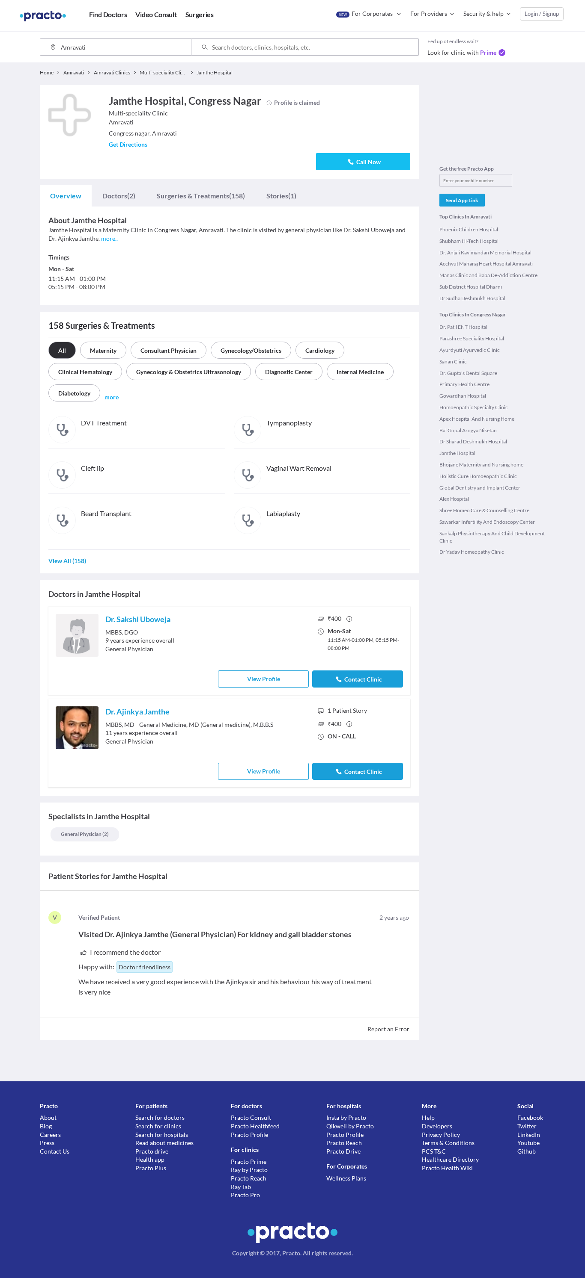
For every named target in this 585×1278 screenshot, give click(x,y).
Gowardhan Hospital (462, 396)
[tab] (66, 196)
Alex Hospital (454, 499)
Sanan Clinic (453, 361)
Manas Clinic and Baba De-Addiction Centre (488, 275)
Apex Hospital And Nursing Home (476, 419)
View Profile (263, 678)
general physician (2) (85, 834)
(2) (118, 196)
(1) (281, 196)
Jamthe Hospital (457, 453)
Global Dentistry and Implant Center (479, 487)
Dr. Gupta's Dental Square (468, 373)
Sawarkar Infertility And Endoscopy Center (487, 522)
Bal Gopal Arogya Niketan (468, 430)
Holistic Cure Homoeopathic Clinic (478, 476)
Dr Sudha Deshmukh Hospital (472, 298)
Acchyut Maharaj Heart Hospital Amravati (486, 263)
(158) (201, 196)
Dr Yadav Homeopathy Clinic (471, 552)
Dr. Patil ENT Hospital (463, 327)
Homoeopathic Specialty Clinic (473, 407)
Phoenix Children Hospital (468, 229)
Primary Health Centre (464, 384)
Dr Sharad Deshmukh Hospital (473, 441)
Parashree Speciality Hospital (471, 338)
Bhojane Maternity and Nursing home (481, 464)
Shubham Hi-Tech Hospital (468, 241)
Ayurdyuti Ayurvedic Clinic (469, 350)
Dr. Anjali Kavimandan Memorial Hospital (485, 252)
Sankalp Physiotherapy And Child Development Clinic (492, 537)
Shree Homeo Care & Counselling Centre (484, 510)
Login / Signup (542, 13)
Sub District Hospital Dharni (470, 286)
